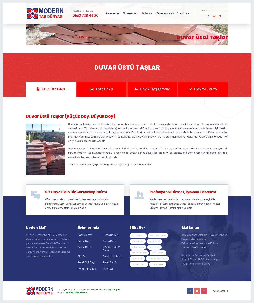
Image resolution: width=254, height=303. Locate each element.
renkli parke (137, 258)
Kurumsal (132, 13)
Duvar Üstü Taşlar (113, 256)
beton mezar (138, 247)
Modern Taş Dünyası (109, 289)
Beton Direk (84, 241)
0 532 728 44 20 (200, 247)
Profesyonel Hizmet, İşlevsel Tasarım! (183, 191)
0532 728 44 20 (85, 15)
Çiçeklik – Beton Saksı (111, 249)
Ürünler (146, 13)
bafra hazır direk (158, 235)
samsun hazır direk (157, 258)
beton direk (154, 241)
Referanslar (166, 13)
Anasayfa (114, 13)
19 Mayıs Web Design (77, 292)
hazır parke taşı (139, 253)
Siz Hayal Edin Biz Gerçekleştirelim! (76, 191)
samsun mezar (139, 264)
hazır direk (154, 247)
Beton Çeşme (110, 235)
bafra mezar (138, 241)
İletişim (184, 13)
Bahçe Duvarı (85, 235)
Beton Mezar (85, 247)
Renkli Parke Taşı (87, 268)
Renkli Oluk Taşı (86, 262)
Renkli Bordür (110, 262)
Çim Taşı (82, 256)
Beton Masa (109, 241)
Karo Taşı (108, 268)
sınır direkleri (157, 264)
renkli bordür (158, 253)
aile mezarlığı (138, 235)
